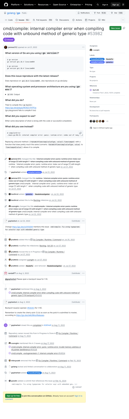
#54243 (30, 308)
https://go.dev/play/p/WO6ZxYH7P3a (20, 108)
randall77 (12, 273)
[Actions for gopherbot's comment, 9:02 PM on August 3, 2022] (83, 302)
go (18, 13)
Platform (15, 4)
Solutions (29, 4)
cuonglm (30, 260)
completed (37, 325)
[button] (80, 133)
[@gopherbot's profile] (5, 220)
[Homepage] (6, 5)
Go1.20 (50, 246)
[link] (15, 158)
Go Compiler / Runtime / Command (47, 240)
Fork (101, 13)
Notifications (85, 13)
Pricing (88, 4)
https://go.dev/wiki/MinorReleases (30, 315)
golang (11, 13)
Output (14, 94)
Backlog (37, 200)
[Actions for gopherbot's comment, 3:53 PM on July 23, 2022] (83, 221)
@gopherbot (10, 279)
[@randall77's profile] (5, 273)
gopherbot (12, 221)
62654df (47, 325)
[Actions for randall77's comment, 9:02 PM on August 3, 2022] (83, 273)
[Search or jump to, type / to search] (97, 5)
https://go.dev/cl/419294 (22, 227)
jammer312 (12, 47)
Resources (43, 4)
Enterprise (75, 4)
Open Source (59, 4)
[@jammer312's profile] (5, 47)
